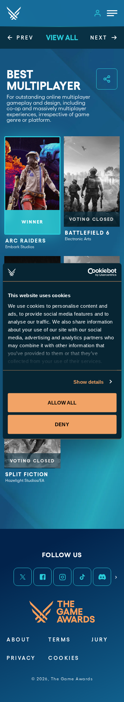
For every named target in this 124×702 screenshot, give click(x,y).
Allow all (62, 402)
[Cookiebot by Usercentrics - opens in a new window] (88, 272)
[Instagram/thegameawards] (62, 576)
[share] (106, 79)
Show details (88, 381)
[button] (22, 576)
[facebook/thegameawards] (42, 576)
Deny (62, 424)
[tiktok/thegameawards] (82, 576)
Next (116, 575)
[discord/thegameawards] (102, 576)
